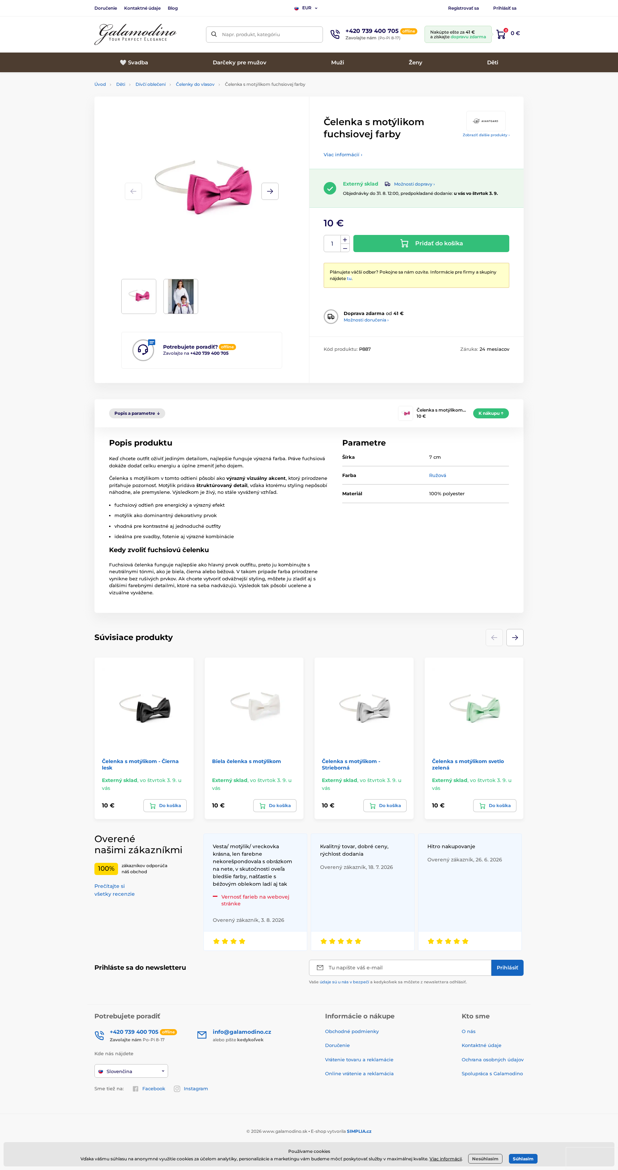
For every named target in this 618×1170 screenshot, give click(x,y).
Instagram (196, 1088)
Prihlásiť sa (504, 8)
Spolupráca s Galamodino (492, 1073)
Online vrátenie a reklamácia (359, 1073)
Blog (173, 8)
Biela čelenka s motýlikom (246, 761)
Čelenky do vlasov (195, 84)
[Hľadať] (214, 34)
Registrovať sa (463, 8)
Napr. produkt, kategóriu (251, 34)
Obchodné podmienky (352, 1031)
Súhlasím (523, 1158)
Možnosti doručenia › (366, 320)
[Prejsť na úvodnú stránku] (135, 34)
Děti (120, 84)
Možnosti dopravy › (414, 184)
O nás (469, 1031)
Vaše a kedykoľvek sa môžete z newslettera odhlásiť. (388, 981)
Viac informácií (446, 1158)
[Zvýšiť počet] (345, 239)
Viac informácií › (343, 154)
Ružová (437, 475)
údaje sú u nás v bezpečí (344, 981)
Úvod (100, 84)
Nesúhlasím (485, 1158)
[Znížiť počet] (345, 248)
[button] (270, 191)
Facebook (153, 1088)
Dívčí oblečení (151, 84)
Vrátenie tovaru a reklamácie (359, 1059)
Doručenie (105, 8)
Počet (332, 243)
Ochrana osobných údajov (493, 1059)
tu (349, 278)
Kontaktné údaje (142, 8)
